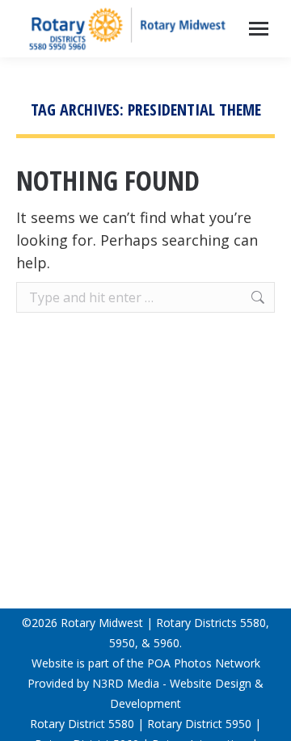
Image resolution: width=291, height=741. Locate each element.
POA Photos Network (203, 663)
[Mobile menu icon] (258, 28)
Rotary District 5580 (82, 723)
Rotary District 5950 (199, 723)
